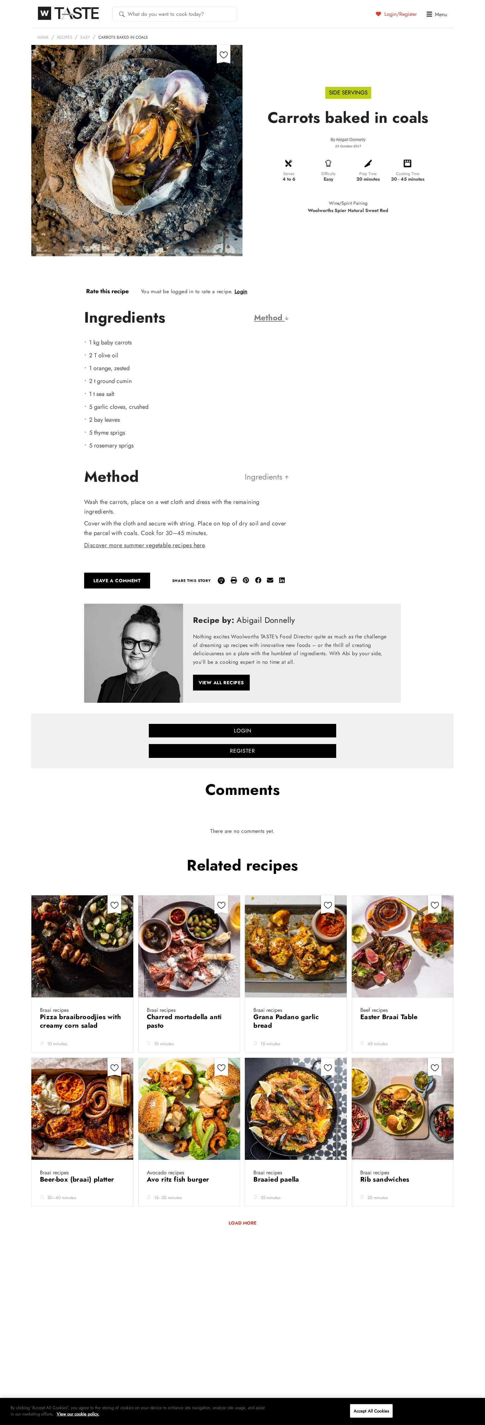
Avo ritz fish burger (179, 1179)
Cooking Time (407, 174)
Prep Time (367, 174)
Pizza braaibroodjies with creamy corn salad (80, 1021)
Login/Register (400, 14)
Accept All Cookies (371, 1411)
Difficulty (328, 174)
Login (241, 291)
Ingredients (265, 476)
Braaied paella (277, 1179)
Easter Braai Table (390, 1017)
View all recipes (221, 682)
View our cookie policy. (78, 1414)
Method (269, 317)
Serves (288, 174)
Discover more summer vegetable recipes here (144, 545)
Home (43, 37)
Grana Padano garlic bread (286, 1021)
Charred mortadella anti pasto (184, 1021)
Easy (85, 37)
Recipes (64, 37)
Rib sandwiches (385, 1179)
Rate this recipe (107, 291)
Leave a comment (117, 580)
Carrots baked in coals (123, 37)
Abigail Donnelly (351, 139)
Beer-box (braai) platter (78, 1179)
